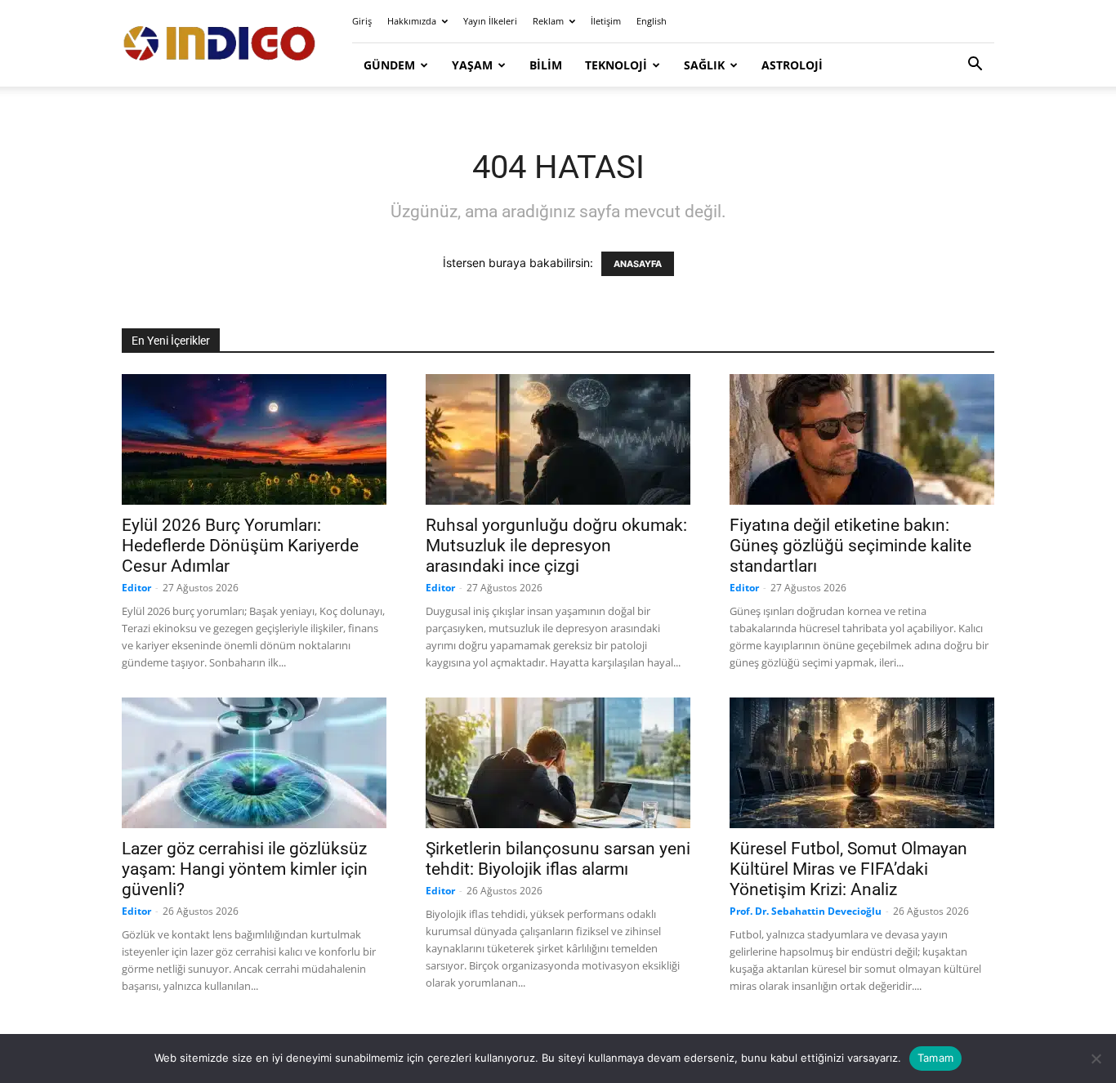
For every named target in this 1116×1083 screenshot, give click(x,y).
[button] (974, 66)
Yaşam (472, 65)
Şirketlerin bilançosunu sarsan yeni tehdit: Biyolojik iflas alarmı (558, 859)
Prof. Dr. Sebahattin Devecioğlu (806, 911)
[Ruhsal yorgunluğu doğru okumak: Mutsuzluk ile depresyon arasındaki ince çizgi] (558, 439)
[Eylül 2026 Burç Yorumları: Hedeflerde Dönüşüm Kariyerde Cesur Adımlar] (254, 439)
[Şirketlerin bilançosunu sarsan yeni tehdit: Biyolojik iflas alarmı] (558, 762)
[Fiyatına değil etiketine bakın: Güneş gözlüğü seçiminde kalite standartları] (862, 439)
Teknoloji (616, 65)
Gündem (389, 65)
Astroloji (792, 65)
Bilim (545, 65)
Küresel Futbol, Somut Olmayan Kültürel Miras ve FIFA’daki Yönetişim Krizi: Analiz (848, 869)
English (651, 21)
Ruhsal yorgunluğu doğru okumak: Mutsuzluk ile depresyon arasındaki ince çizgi (556, 545)
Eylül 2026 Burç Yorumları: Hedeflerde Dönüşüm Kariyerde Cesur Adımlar (240, 545)
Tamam (935, 1057)
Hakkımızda (411, 21)
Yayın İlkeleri (490, 21)
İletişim (606, 21)
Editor (136, 588)
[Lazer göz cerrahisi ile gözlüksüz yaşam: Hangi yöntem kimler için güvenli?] (254, 762)
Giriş (362, 21)
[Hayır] (1095, 1058)
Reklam (548, 21)
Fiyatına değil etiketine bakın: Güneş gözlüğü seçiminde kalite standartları (850, 545)
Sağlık (704, 65)
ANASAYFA (638, 264)
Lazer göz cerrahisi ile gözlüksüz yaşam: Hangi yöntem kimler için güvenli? (245, 869)
